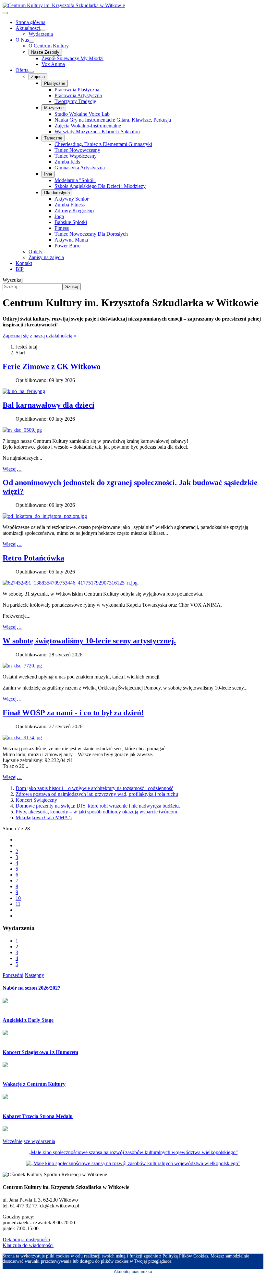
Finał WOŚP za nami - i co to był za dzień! (73, 712)
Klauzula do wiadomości (28, 1245)
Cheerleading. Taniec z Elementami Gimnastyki (103, 144)
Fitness (61, 228)
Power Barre (67, 245)
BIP (20, 269)
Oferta (22, 70)
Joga (59, 216)
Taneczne (53, 138)
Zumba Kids (67, 162)
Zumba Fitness (69, 204)
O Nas (22, 40)
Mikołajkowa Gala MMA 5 (44, 817)
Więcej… (12, 469)
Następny (34, 975)
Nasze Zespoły (45, 52)
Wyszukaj (13, 280)
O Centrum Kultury (49, 45)
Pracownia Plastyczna (76, 89)
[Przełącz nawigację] (5, 13)
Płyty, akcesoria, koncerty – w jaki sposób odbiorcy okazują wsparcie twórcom (96, 811)
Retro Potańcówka (33, 558)
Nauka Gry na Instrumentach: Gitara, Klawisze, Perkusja (112, 120)
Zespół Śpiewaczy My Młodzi (72, 58)
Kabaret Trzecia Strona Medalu (38, 1116)
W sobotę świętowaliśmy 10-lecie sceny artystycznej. (89, 641)
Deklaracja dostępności (26, 1239)
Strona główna (30, 22)
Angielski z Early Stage (28, 1020)
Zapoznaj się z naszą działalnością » (39, 335)
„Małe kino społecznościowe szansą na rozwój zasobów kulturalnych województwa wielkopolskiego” (133, 1152)
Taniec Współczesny (75, 156)
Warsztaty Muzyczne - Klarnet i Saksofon (97, 131)
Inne (48, 174)
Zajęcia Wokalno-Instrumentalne (87, 125)
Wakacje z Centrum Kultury (34, 1084)
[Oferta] (31, 72)
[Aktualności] (42, 30)
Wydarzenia (41, 34)
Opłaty (35, 251)
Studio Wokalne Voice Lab (82, 114)
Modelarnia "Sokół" (75, 180)
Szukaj (71, 286)
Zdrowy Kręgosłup (74, 210)
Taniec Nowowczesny (77, 150)
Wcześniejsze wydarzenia (29, 1141)
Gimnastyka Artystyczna (79, 167)
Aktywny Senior (71, 199)
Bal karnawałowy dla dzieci (48, 405)
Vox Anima (53, 64)
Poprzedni (13, 975)
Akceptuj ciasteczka (133, 1271)
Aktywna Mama (71, 240)
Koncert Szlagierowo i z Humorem (40, 1052)
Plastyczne (54, 83)
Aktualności (28, 28)
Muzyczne (54, 107)
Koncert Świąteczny (36, 800)
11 (18, 904)
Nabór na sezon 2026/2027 (31, 988)
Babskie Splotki (70, 222)
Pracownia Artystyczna (78, 95)
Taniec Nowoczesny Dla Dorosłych (91, 234)
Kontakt (24, 263)
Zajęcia (38, 76)
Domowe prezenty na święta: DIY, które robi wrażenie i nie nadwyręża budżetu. (98, 806)
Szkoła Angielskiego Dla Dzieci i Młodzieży (100, 186)
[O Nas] (31, 42)
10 (18, 898)
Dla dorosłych (57, 192)
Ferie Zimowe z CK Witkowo (52, 366)
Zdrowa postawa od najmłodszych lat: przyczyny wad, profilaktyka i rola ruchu (97, 794)
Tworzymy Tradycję (75, 101)
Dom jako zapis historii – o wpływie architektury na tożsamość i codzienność (94, 788)
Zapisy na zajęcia (46, 257)
